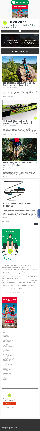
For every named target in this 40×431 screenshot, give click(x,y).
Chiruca (7, 271)
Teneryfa (4, 374)
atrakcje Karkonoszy (22, 267)
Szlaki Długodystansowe (7, 372)
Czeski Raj (5, 339)
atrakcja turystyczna (10, 265)
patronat (4, 283)
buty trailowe (29, 269)
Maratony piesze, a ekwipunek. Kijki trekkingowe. (17, 204)
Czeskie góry (21, 271)
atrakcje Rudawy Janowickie (7, 269)
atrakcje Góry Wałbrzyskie (13, 267)
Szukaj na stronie (5, 221)
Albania (4, 332)
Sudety (19, 289)
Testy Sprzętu (11, 96)
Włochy (4, 379)
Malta (22, 280)
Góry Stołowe (5, 352)
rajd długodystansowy (31, 285)
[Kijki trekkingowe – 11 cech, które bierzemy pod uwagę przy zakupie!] (19, 149)
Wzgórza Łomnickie (6, 380)
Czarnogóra (5, 336)
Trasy (4, 377)
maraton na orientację (26, 280)
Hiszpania (21, 276)
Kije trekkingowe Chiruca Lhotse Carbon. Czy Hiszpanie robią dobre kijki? (19, 84)
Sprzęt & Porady (6, 96)
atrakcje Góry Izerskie (22, 265)
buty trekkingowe (34, 269)
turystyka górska (16, 291)
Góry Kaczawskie (11, 274)
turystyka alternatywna (7, 291)
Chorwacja (5, 335)
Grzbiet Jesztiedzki (6, 355)
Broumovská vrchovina (7, 333)
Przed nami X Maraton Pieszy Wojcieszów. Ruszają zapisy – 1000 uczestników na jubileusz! (29, 42)
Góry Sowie (23, 274)
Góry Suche (30, 274)
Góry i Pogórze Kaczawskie (8, 349)
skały (34, 286)
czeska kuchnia (15, 271)
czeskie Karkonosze (29, 271)
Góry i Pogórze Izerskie (7, 347)
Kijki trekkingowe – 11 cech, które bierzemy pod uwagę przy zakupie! (20, 163)
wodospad (31, 291)
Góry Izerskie (4, 274)
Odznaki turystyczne (7, 364)
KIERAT (10, 280)
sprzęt (8, 288)
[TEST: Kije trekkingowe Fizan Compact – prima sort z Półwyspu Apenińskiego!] (19, 109)
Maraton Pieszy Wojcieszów (31, 282)
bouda (26, 269)
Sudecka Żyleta (13, 288)
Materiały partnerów (6, 363)
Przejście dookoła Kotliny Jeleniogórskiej (10, 285)
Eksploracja (5, 344)
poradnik (17, 283)
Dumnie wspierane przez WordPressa (9, 427)
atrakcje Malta (29, 267)
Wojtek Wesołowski (14, 87)
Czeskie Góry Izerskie (7, 340)
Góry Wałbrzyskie (5, 276)
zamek (8, 292)
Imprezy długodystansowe (8, 358)
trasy (2, 291)
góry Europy (34, 273)
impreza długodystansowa (10, 278)
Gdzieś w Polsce (6, 345)
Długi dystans (6, 134)
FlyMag (6, 428)
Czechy (10, 271)
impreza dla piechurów (31, 276)
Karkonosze (5, 280)
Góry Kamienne (18, 274)
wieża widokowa (26, 291)
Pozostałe (5, 366)
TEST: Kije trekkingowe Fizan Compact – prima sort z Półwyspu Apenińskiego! (18, 122)
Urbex (4, 378)
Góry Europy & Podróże (7, 346)
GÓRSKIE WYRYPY (17, 22)
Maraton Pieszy (33, 280)
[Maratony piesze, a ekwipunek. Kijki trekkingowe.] (14, 191)
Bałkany (23, 269)
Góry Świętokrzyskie (16, 276)
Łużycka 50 (22, 292)
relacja (19, 286)
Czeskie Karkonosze (7, 341)
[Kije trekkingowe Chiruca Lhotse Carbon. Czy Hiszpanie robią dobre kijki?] (19, 68)
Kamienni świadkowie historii (8, 359)
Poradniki (5, 176)
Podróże (8, 283)
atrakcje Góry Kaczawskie (31, 265)
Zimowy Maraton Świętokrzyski (15, 292)
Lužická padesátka (18, 280)
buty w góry (4, 271)
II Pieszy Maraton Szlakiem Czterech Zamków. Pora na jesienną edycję (10, 42)
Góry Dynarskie (29, 273)
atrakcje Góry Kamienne (5, 267)
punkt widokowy (22, 285)
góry (24, 273)
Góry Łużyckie (10, 276)
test (37, 288)
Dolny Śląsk (5, 273)
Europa (11, 273)
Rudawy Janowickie (25, 286)
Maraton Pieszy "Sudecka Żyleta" (18, 282)
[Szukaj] (36, 224)
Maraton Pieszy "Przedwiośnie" (6, 282)
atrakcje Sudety (17, 269)
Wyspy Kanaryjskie (4, 292)
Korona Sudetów (13, 280)
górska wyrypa (18, 273)
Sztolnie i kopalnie (6, 373)
